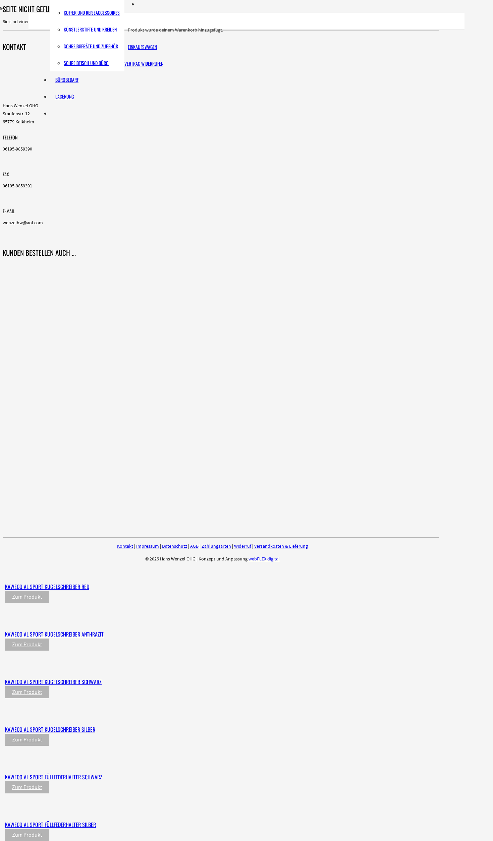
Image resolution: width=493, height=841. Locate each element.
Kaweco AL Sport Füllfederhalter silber (50, 825)
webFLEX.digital (264, 559)
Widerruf (242, 546)
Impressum (147, 546)
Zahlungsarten (216, 546)
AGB (194, 546)
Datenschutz (174, 546)
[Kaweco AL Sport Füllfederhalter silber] (144, 811)
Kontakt (125, 546)
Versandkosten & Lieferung (281, 546)
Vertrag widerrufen (143, 63)
